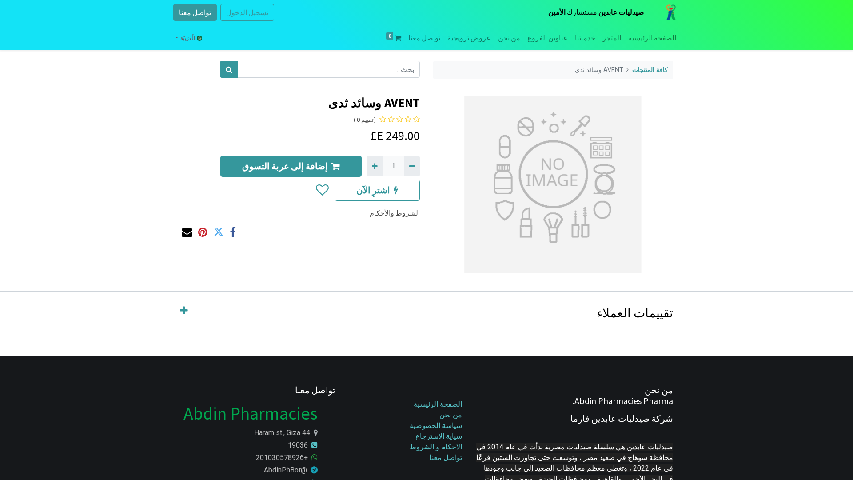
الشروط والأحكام (395, 212)
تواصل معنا (195, 12)
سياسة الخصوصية (435, 425)
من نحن (450, 415)
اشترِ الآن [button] (373, 190)
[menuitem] (652, 38)
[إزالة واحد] (412, 166)
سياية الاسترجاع (438, 436)
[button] (321, 190)
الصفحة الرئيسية (438, 404)
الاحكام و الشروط (436, 447)
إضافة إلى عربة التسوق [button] (285, 166)
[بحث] (229, 69)
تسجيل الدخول (247, 12)
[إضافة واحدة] (375, 166)
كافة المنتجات (650, 70)
